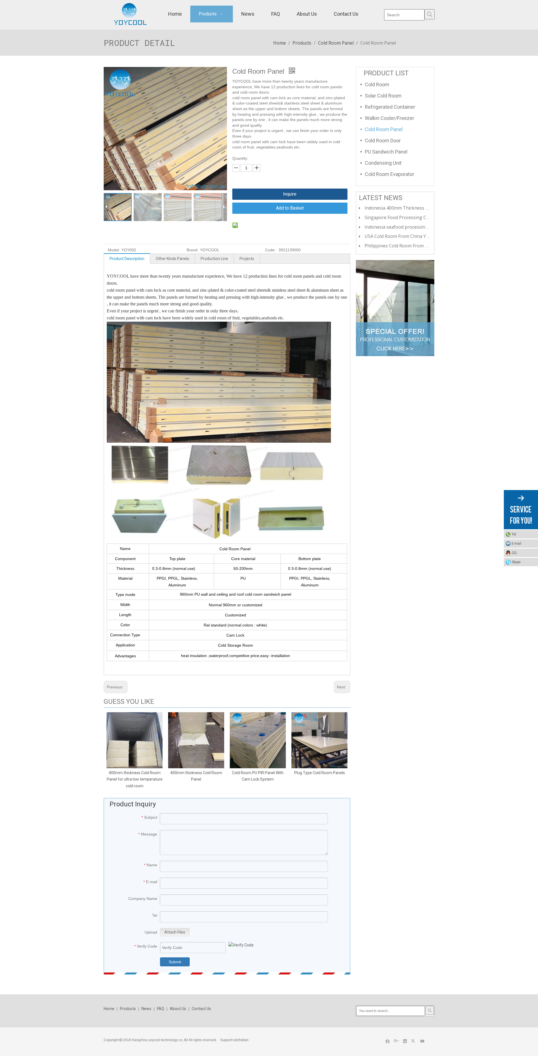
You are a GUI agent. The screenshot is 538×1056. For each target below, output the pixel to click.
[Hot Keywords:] (430, 14)
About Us (178, 1008)
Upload (151, 932)
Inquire (289, 194)
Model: (114, 250)
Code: (270, 250)
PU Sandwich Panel (386, 152)
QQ (514, 553)
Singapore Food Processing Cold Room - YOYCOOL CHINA (425, 217)
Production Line (214, 258)
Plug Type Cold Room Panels (319, 772)
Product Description (127, 258)
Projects (247, 258)
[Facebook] (387, 1041)
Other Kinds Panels (172, 258)
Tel (514, 534)
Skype (516, 562)
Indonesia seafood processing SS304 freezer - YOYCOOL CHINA (431, 227)
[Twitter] (413, 1041)
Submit (175, 962)
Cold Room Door (383, 140)
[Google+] (396, 1041)
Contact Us (201, 1008)
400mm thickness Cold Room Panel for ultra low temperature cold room (135, 779)
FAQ (160, 1008)
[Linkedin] (405, 1041)
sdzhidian (241, 1040)
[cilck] (395, 308)
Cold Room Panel (384, 129)
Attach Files (174, 932)
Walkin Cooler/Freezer (389, 118)
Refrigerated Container (390, 107)
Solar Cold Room (383, 96)
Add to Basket (290, 208)
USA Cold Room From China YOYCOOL (404, 236)
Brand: (192, 250)
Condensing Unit (383, 163)
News (146, 1008)
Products (128, 1008)
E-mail (516, 544)
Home (109, 1008)
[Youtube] (422, 1041)
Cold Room (377, 84)
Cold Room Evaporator (389, 174)
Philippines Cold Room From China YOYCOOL (411, 246)
